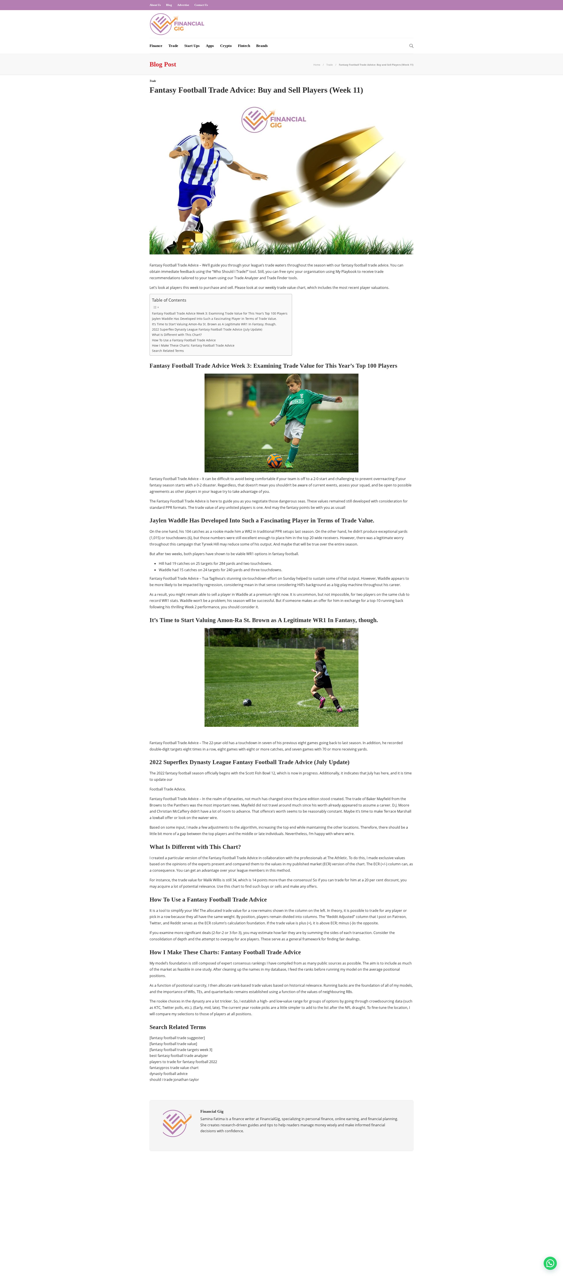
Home (316, 64)
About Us (155, 5)
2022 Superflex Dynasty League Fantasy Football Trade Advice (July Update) (207, 329)
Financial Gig (192, 1210)
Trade (173, 46)
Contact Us (201, 5)
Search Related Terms (168, 351)
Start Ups (192, 46)
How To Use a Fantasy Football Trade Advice (184, 340)
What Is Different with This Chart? (177, 335)
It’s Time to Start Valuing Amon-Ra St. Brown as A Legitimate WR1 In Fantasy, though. (214, 324)
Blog (169, 5)
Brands (262, 46)
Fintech (244, 46)
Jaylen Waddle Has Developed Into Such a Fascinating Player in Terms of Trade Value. (214, 319)
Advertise (183, 5)
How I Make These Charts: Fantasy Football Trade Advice (193, 345)
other (192, 1225)
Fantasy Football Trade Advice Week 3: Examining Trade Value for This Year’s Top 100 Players (219, 313)
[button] (550, 1263)
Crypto (226, 46)
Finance (156, 46)
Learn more (346, 1184)
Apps (210, 46)
